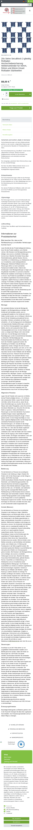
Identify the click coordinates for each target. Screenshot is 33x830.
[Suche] (29, 4)
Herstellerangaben (7, 134)
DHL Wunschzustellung (12, 809)
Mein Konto (7, 757)
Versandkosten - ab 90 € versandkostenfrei (19, 103)
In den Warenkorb (20, 94)
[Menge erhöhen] (6, 93)
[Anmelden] (2, 1)
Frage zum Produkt (16, 108)
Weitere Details (7, 129)
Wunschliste (6, 99)
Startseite (7, 759)
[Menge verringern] (6, 95)
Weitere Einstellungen (9, 815)
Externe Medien (10, 807)
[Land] (24, 1)
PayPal (8, 811)
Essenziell (9, 806)
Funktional (9, 813)
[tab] (16, 119)
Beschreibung (6, 119)
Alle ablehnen (16, 822)
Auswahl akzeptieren (16, 825)
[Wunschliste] (26, 1)
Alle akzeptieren (16, 818)
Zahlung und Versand (10, 761)
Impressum (24, 797)
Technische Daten (7, 124)
